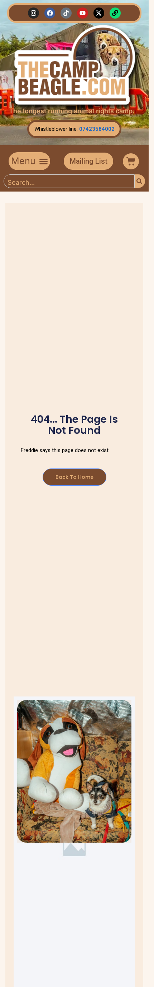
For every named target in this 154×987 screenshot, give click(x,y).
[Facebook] (50, 13)
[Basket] (131, 161)
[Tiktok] (66, 13)
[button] (29, 161)
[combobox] (69, 181)
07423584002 (97, 129)
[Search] (140, 181)
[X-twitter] (99, 13)
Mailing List (88, 161)
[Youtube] (82, 13)
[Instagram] (33, 13)
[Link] (115, 13)
